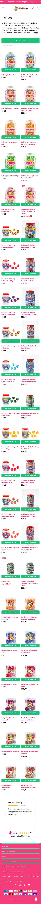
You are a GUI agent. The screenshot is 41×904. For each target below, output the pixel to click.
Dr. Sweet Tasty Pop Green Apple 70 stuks (30, 414)
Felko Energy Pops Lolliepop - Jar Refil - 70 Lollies (29, 583)
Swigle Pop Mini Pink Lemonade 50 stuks (28, 719)
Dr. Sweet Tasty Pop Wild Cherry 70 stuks (29, 549)
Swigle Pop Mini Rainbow (10, 751)
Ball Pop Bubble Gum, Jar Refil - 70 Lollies (29, 76)
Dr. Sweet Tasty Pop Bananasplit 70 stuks (28, 246)
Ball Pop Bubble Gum (8, 75)
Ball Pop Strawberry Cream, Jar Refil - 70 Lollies (28, 211)
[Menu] (2, 8)
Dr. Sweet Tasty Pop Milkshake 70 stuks (28, 481)
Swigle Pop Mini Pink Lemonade (8, 719)
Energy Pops (5, 581)
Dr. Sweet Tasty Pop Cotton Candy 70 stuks (29, 313)
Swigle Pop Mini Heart (9, 684)
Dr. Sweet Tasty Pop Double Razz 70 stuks (28, 380)
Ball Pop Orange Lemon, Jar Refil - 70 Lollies (29, 143)
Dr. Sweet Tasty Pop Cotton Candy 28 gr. (8, 313)
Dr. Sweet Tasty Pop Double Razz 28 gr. (8, 380)
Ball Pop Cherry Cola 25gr (10, 108)
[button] (33, 8)
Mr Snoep (14, 900)
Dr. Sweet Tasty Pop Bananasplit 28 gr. (8, 246)
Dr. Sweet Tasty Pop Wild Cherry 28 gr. (10, 549)
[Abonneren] (38, 872)
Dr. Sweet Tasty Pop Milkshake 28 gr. (8, 481)
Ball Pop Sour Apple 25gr (10, 175)
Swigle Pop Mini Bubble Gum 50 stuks (29, 651)
